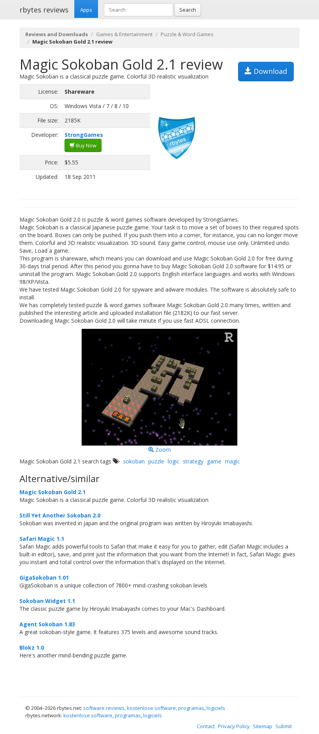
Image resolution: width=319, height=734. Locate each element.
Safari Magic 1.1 (41, 538)
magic (232, 461)
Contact (206, 726)
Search (187, 9)
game (214, 461)
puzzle (156, 461)
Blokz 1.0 (31, 647)
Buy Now (85, 145)
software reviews (103, 707)
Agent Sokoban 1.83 (47, 624)
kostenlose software (151, 707)
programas (191, 707)
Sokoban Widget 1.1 (47, 601)
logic (173, 461)
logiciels (216, 707)
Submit (283, 726)
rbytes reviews (43, 9)
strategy (193, 461)
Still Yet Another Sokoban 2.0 (59, 515)
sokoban (134, 461)
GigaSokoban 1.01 (44, 577)
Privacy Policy (234, 726)
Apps (86, 9)
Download (269, 71)
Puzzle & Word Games (187, 34)
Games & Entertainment (124, 34)
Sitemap (262, 726)
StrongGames (84, 134)
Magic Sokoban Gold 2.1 (52, 492)
